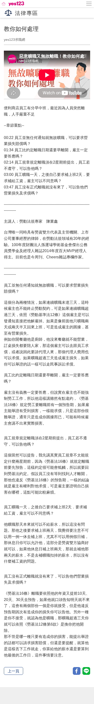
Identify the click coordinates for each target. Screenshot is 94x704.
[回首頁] (12, 3)
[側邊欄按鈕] (89, 3)
